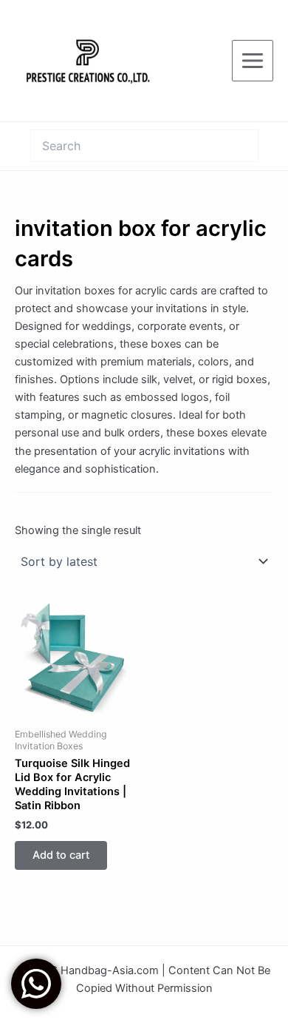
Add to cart (60, 855)
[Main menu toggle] (252, 60)
